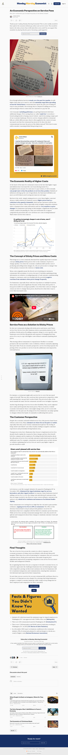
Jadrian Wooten (16, 16)
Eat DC (37, 391)
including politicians (26, 112)
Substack (28, 753)
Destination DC (51, 622)
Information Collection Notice (33, 652)
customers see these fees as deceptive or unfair (42, 422)
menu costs (39, 268)
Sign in (64, 3)
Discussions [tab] (20, 693)
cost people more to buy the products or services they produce (30, 191)
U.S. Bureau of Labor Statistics (37, 626)
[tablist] (15, 676)
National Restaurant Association (36, 633)
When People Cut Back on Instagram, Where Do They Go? (26, 698)
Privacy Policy (44, 652)
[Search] (48, 3)
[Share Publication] (51, 3)
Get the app (39, 751)
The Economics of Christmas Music (21, 721)
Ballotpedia (50, 619)
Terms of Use (40, 651)
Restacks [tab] (19, 676)
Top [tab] (11, 693)
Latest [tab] (14, 693)
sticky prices (19, 262)
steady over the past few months (39, 100)
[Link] (8, 181)
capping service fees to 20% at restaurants (30, 507)
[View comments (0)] (16, 20)
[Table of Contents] (1, 377)
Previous (15, 667)
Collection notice (42, 748)
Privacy (33, 748)
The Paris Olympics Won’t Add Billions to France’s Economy (25, 710)
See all (12, 730)
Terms (37, 748)
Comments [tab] (13, 676)
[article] (34, 701)
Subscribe (57, 3)
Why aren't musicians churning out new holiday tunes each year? (25, 723)
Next (54, 667)
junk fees (43, 114)
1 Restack (25, 657)
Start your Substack (31, 751)
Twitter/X (40, 96)
